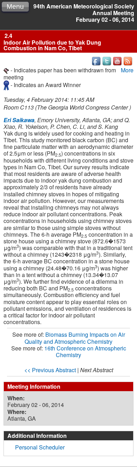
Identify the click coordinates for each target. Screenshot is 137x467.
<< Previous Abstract (50, 370)
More (127, 70)
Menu (15, 6)
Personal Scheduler (40, 447)
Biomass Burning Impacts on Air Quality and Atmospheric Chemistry (75, 337)
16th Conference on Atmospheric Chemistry (85, 351)
